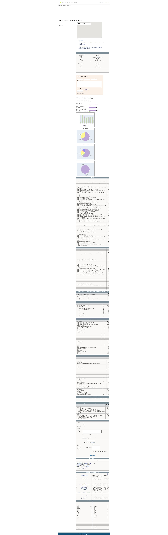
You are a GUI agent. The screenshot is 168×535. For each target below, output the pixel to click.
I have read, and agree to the (89, 442)
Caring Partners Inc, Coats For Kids (84, 486)
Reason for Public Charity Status (83, 46)
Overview (80, 39)
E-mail (94, 78)
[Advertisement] (84, 12)
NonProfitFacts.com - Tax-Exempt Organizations (69, 2)
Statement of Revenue (82, 44)
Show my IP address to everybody (100, 451)
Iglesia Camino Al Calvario (79, 462)
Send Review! (93, 455)
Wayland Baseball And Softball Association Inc (81, 467)
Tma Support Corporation (84, 479)
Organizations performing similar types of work (84, 48)
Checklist (81, 41)
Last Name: (85, 78)
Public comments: (81, 80)
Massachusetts (65, 5)
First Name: (78, 78)
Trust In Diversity (84, 483)
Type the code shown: (79, 88)
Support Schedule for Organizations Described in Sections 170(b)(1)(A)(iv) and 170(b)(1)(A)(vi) (91, 47)
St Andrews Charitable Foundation (84, 478)
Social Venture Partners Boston (84, 488)
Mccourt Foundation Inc (84, 489)
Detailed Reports (81, 40)
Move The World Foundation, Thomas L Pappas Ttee (84, 484)
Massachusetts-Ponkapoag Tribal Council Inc (81, 464)
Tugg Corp (84, 485)
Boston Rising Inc (84, 490)
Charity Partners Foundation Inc (84, 498)
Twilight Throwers (78, 466)
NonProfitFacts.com (60, 5)
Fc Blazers (78, 465)
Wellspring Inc (78, 468)
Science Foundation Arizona (84, 476)
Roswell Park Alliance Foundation (84, 475)
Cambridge (98, 57)
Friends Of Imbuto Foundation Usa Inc (84, 496)
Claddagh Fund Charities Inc (84, 487)
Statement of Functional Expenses (84, 45)
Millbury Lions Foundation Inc (84, 497)
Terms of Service (93, 442)
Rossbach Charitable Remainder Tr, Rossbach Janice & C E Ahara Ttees (84, 463)
